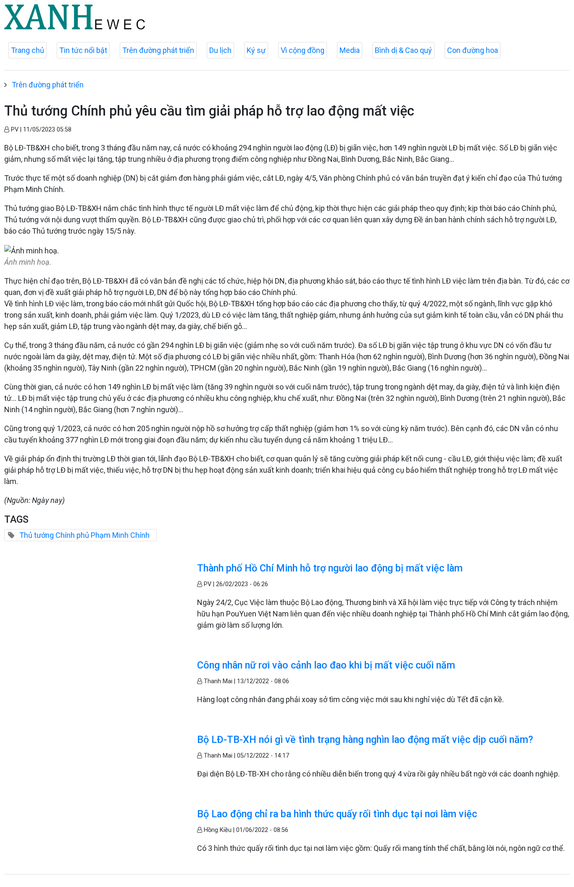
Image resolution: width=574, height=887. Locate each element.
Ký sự (256, 50)
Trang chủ (27, 50)
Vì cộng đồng (302, 50)
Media (350, 50)
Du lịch (220, 50)
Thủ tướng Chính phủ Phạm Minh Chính (84, 535)
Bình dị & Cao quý (403, 50)
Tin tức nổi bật (83, 50)
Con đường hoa (472, 50)
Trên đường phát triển (158, 50)
